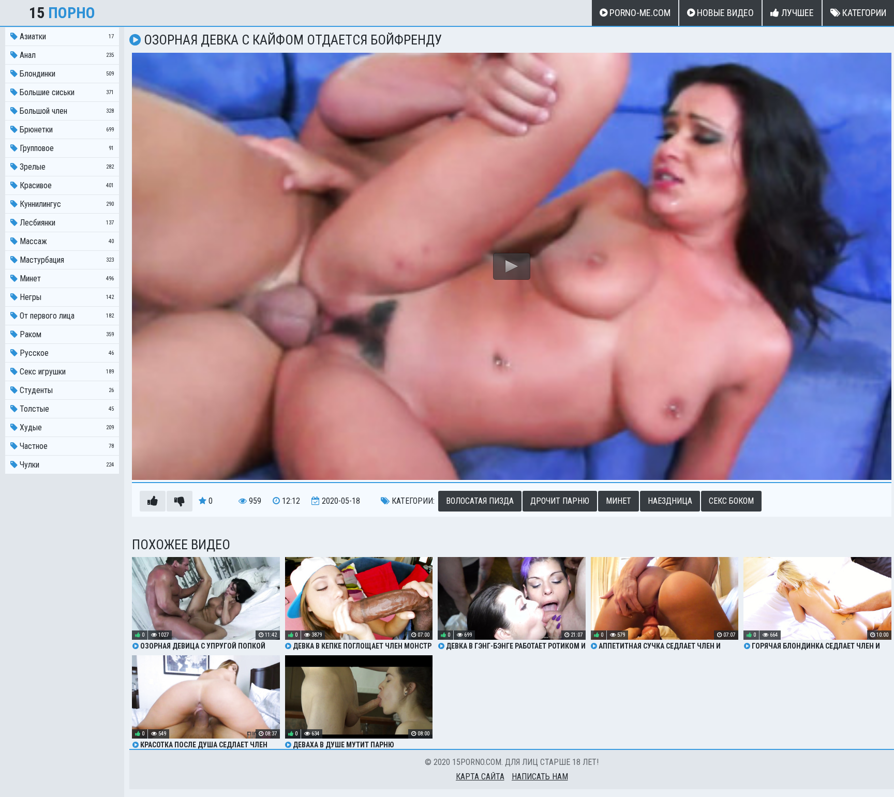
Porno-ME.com (639, 12)
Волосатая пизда (480, 501)
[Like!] (153, 501)
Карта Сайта (480, 776)
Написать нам (540, 776)
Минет (618, 501)
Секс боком (731, 501)
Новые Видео (724, 12)
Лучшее (796, 12)
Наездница (670, 501)
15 (62, 13)
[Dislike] (179, 501)
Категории (863, 12)
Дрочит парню (559, 501)
